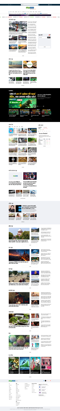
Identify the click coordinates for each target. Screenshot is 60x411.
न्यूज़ (9, 386)
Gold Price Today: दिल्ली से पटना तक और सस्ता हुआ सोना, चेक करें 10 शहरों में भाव (22, 164)
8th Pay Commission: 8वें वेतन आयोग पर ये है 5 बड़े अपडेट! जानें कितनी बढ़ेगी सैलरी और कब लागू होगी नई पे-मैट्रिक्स (22, 154)
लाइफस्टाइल (19, 13)
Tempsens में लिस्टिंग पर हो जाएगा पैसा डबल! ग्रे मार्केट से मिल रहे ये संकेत (32, 50)
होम (9, 383)
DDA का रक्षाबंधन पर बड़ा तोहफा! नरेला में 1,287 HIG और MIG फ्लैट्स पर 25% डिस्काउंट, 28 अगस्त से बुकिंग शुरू (13, 154)
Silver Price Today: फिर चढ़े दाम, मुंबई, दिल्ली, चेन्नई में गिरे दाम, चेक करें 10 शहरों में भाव (32, 154)
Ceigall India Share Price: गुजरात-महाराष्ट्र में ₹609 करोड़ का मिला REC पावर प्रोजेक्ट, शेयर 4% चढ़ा (15, 72)
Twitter (45, 380)
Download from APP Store (43, 390)
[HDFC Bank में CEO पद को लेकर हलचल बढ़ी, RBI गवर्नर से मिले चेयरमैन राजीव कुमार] (22, 37)
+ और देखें (30, 266)
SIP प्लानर (17, 405)
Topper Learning (34, 392)
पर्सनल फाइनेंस (10, 397)
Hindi (10, 4)
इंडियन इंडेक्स (23, 13)
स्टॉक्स (16, 387)
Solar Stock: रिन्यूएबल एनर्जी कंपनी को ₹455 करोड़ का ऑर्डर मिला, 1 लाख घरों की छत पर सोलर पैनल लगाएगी (22, 51)
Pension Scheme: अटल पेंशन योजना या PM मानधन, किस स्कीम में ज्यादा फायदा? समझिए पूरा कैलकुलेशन (32, 164)
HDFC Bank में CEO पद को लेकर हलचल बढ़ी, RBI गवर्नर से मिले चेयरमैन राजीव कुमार (22, 42)
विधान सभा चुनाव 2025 (18, 400)
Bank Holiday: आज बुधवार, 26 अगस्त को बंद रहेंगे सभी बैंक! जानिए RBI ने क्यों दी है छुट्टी (13, 164)
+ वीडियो (30, 119)
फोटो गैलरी (31, 11)
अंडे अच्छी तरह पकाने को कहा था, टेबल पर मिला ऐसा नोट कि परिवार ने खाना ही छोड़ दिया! (26, 218)
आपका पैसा (16, 11)
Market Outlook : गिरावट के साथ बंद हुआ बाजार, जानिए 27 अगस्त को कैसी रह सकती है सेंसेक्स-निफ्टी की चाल (32, 22)
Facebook (44, 380)
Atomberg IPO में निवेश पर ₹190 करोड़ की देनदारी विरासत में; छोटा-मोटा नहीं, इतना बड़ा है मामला (15, 183)
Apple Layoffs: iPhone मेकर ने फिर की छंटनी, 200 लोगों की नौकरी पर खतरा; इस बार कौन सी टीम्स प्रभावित (12, 195)
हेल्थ (26, 11)
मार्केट (11, 11)
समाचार (13, 11)
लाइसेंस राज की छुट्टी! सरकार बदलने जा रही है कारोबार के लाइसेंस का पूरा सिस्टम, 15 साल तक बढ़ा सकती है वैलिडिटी (33, 195)
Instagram (47, 380)
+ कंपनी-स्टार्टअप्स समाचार (22, 198)
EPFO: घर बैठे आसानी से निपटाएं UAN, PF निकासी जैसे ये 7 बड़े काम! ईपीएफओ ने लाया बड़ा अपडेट (32, 25)
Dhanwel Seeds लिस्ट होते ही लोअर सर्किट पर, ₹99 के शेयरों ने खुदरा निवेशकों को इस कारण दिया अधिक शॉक (29, 72)
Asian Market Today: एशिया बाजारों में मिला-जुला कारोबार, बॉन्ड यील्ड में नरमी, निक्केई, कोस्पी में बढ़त (26, 82)
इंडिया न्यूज (11, 226)
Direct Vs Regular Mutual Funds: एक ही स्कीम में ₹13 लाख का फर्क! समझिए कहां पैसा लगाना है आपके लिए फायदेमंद (32, 144)
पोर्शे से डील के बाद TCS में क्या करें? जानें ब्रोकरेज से (24, 116)
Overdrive (33, 391)
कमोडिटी (36, 11)
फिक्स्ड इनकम (10, 396)
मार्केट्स (10, 390)
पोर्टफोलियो (10, 389)
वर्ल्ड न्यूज (10, 269)
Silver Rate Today (18, 396)
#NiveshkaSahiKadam (45, 13)
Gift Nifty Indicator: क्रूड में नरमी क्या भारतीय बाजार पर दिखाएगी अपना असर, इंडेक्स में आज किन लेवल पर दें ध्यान (18, 82)
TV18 (32, 387)
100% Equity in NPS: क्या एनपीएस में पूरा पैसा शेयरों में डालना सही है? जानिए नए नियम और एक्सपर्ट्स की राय (13, 144)
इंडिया (19, 11)
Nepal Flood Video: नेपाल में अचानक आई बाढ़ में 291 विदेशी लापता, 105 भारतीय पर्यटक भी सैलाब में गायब (32, 35)
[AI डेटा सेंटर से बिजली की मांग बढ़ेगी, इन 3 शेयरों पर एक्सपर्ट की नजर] (13, 46)
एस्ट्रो (30, 13)
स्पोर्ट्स (33, 13)
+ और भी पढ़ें (23, 167)
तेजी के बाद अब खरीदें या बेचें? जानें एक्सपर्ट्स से (45, 116)
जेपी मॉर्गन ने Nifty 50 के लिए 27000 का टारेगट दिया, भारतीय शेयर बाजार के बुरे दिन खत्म (32, 40)
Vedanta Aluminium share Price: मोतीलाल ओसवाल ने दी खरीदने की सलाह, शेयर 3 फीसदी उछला (18, 33)
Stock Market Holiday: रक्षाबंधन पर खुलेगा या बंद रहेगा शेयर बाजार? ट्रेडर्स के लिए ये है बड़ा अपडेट (13, 42)
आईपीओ (17, 392)
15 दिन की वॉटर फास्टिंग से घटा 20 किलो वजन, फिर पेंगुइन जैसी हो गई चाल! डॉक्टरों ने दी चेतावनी (19, 218)
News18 (33, 384)
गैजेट (15, 13)
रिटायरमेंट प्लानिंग (18, 402)
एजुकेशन (27, 13)
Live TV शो (10, 393)
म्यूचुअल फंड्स (17, 389)
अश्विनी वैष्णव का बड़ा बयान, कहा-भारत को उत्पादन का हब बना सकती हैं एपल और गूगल (19, 195)
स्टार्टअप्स (17, 393)
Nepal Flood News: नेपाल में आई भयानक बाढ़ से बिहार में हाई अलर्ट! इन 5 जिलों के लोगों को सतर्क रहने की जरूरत (32, 53)
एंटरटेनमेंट (35, 13)
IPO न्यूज (11, 247)
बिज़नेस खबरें (17, 384)
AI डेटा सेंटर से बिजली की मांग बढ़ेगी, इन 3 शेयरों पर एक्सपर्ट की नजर (13, 50)
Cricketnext (33, 389)
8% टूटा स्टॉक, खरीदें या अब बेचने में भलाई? (35, 116)
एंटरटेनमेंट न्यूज (12, 290)
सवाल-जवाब (26, 388)
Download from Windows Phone (43, 392)
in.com (33, 388)
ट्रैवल (28, 11)
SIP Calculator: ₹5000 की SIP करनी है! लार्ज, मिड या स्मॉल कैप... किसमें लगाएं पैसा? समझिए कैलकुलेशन (32, 48)
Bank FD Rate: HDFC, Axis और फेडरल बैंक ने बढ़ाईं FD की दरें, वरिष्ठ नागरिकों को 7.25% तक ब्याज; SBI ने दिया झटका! (32, 45)
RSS (48, 380)
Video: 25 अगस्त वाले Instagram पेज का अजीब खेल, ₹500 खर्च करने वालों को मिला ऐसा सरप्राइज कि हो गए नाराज (33, 218)
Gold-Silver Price (11, 13)
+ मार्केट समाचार (22, 85)
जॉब (29, 13)
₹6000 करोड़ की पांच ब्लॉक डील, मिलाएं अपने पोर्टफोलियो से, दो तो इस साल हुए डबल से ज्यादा (32, 43)
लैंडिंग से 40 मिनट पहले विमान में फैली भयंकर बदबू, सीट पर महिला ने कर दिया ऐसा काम (12, 218)
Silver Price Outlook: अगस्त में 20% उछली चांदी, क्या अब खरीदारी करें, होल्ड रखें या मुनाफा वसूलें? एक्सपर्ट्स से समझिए (32, 37)
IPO (20, 11)
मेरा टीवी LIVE (39, 11)
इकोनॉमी (17, 388)
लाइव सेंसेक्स (26, 383)
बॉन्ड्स (25, 387)
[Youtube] (50, 380)
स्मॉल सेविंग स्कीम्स (27, 386)
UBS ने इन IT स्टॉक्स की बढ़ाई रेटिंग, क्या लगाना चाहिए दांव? (33, 82)
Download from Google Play (43, 387)
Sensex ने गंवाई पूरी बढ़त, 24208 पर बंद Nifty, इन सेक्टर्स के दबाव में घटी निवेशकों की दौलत (32, 30)
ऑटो (17, 13)
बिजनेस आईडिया (18, 397)
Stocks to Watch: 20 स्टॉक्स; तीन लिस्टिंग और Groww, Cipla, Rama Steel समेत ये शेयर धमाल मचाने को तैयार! (11, 82)
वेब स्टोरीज (23, 11)
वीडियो (33, 11)
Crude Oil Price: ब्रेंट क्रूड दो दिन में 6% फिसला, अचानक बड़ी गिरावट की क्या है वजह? (32, 32)
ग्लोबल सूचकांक (38, 13)
